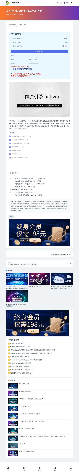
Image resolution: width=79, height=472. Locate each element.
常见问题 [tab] (23, 24)
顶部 (71, 470)
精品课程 (8, 14)
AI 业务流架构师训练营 (26, 391)
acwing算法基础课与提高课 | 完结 (20, 346)
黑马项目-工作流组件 (35, 286)
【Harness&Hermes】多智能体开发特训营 (31, 421)
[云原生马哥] (13, 447)
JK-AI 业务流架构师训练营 (27, 451)
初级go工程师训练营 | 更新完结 (19, 366)
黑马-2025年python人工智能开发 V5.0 (21, 369)
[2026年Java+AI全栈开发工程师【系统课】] (13, 402)
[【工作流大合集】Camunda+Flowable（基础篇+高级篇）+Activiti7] (17, 279)
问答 (39, 470)
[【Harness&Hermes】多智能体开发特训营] (13, 425)
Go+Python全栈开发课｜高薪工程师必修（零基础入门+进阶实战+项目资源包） (42, 436)
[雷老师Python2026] (13, 387)
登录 (67, 3)
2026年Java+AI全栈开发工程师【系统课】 (31, 399)
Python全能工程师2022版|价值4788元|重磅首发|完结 (26, 360)
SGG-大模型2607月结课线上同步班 (29, 414)
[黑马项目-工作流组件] (39, 279)
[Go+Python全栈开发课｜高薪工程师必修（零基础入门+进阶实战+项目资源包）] (13, 440)
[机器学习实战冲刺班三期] (13, 432)
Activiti (11, 216)
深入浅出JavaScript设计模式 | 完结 (20, 363)
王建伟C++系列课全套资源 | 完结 (21, 373)
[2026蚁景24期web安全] (13, 410)
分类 (24, 470)
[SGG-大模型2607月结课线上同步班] (13, 417)
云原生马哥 (22, 444)
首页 (8, 470)
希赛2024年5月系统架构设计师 (19, 356)
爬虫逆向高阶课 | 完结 (17, 343)
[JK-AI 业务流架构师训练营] (13, 454)
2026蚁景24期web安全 (26, 406)
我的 (55, 470)
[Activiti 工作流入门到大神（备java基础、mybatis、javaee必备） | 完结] (62, 279)
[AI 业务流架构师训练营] (13, 395)
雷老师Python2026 (24, 384)
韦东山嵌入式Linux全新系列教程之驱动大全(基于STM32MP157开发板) (31, 353)
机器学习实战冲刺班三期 (26, 429)
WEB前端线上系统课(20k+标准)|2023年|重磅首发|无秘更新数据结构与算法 (32, 350)
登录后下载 (39, 51)
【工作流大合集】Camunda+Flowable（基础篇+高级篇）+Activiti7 (16, 288)
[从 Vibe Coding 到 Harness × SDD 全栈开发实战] (17, 300)
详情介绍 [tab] (13, 24)
